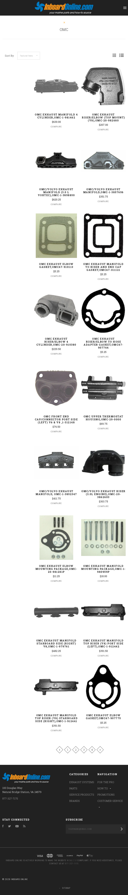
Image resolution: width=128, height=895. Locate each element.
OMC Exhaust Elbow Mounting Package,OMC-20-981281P (56, 568)
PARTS (73, 788)
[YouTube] (17, 826)
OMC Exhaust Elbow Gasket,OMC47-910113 (56, 265)
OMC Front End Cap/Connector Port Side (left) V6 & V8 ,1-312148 (56, 419)
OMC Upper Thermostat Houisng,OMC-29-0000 (103, 418)
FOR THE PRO (105, 782)
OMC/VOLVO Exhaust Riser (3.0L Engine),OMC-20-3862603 (103, 494)
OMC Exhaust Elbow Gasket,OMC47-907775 (103, 717)
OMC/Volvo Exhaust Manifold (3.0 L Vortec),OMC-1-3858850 (56, 192)
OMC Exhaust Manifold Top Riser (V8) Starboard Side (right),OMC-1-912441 (56, 718)
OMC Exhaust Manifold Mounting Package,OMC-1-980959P (103, 568)
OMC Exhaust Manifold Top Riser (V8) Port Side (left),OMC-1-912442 (103, 643)
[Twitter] (9, 826)
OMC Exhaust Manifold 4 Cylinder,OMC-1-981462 (56, 116)
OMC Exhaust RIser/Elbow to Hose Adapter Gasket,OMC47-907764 (103, 343)
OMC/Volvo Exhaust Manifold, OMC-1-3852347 (56, 492)
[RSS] (24, 826)
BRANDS (74, 800)
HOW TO (102, 788)
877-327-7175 (10, 798)
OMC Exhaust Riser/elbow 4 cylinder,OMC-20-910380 (56, 341)
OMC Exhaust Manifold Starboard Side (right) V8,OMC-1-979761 (56, 643)
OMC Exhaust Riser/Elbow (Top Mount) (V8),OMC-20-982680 (103, 117)
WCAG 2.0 (72, 860)
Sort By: (9, 55)
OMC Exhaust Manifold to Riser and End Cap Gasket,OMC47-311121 (103, 266)
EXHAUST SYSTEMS (81, 782)
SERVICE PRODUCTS (81, 794)
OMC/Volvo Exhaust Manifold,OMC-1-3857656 (103, 191)
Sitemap (66, 888)
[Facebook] (3, 826)
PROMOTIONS (106, 794)
